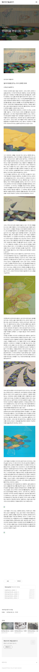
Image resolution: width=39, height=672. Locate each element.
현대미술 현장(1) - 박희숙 (11, 598)
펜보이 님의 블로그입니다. (10, 643)
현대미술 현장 (8, 587)
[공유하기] (10, 581)
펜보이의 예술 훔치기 (8, 2)
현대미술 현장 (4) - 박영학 (11, 594)
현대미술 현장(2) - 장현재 (11, 596)
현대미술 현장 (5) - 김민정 (11, 592)
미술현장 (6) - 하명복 (10, 590)
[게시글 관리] (13, 581)
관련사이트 (4, 662)
